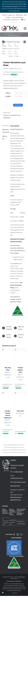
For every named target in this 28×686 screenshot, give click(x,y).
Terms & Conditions (11, 581)
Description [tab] (5, 125)
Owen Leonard (22, 576)
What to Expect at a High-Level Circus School (5, 511)
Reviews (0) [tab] (4, 137)
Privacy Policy (18, 581)
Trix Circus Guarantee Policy (16, 285)
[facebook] (14, 534)
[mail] (21, 534)
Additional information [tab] (5, 131)
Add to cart (18, 105)
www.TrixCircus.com (20, 482)
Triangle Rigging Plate (20, 370)
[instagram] (18, 534)
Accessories (13, 115)
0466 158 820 (19, 472)
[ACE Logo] (14, 541)
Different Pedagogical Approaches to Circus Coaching (12, 512)
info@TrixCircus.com (16, 478)
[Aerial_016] (14, 42)
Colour (8, 93)
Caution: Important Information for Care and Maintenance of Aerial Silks (21, 512)
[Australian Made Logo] (14, 557)
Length (7, 96)
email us (16, 263)
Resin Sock (20, 411)
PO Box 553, (13, 465)
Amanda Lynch (5, 520)
